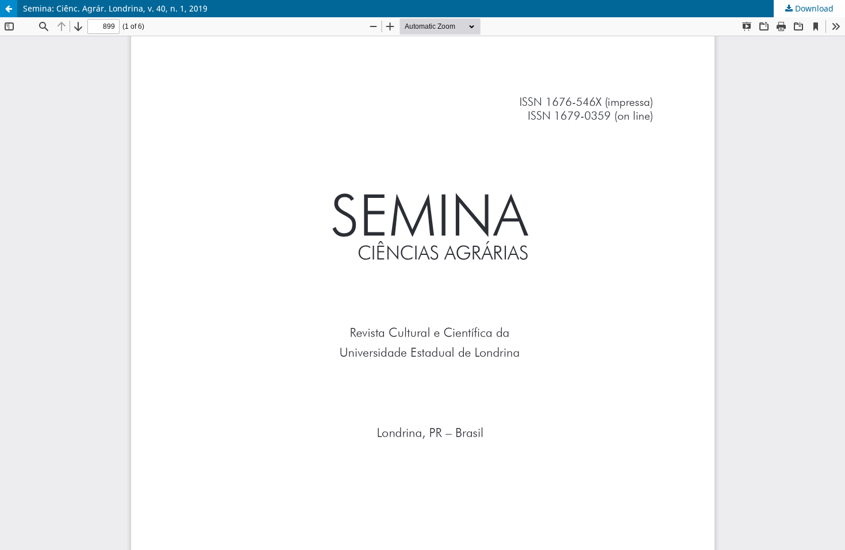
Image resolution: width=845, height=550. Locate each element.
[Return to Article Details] (8, 8)
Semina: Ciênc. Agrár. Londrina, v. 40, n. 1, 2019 (115, 8)
